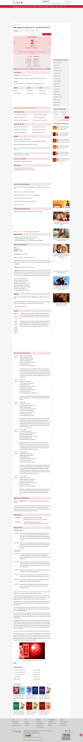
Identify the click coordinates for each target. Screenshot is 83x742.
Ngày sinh (55, 111)
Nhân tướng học (40, 6)
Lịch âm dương (17, 72)
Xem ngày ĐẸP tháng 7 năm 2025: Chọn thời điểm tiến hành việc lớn (64, 160)
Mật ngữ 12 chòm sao (52, 723)
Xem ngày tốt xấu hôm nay (19, 674)
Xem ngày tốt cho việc (16, 725)
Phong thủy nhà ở (39, 725)
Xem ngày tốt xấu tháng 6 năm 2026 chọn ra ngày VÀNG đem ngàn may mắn (31, 697)
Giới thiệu (24, 740)
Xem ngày (17, 6)
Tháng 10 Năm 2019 (32, 37)
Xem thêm (49, 684)
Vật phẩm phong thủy (40, 723)
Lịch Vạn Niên (16, 591)
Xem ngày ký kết (56, 91)
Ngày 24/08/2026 (17, 676)
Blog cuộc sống (52, 6)
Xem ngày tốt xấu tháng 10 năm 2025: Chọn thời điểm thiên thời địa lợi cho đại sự (64, 141)
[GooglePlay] (66, 736)
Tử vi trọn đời (27, 725)
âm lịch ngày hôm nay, (21, 231)
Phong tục (61, 6)
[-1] (14, 43)
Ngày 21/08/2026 (37, 672)
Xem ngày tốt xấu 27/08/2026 (19, 669)
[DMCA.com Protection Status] (27, 736)
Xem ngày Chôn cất (57, 86)
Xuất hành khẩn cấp (57, 67)
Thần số (57, 6)
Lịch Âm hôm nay (16, 723)
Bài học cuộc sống (63, 723)
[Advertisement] (32, 101)
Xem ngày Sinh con (57, 89)
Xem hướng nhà (39, 721)
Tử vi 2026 (26, 721)
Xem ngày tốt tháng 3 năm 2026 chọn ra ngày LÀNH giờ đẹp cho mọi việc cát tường (19, 713)
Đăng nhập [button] (68, 1)
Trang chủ (14, 24)
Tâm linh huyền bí (63, 725)
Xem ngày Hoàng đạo (57, 94)
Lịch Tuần (21, 30)
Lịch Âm (37, 30)
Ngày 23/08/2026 (17, 679)
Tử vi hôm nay (50, 721)
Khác (65, 6)
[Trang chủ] (14, 6)
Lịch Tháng (27, 30)
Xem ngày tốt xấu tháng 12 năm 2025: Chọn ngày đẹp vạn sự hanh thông (64, 128)
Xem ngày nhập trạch (57, 81)
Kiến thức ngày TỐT (57, 99)
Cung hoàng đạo (29, 6)
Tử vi (20, 6)
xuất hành (18, 353)
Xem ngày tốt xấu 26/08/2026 (19, 672)
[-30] (25, 37)
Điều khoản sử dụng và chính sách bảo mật (34, 740)
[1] (50, 43)
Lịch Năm (32, 30)
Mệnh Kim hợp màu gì (40, 727)
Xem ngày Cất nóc (57, 83)
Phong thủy (35, 6)
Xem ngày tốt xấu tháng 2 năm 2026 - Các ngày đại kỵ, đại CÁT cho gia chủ (31, 713)
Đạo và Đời (46, 6)
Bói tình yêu (50, 725)
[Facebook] (65, 731)
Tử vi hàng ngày (27, 723)
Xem (46, 34)
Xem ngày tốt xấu (18, 158)
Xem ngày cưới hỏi (57, 73)
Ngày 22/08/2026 (37, 669)
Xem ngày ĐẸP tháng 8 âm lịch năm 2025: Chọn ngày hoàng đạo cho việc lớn (64, 153)
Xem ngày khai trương (57, 70)
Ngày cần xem (64, 111)
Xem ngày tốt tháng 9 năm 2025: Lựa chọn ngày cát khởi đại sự (64, 147)
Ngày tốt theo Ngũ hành (58, 62)
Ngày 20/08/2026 (37, 674)
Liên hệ (42, 740)
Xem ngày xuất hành (57, 78)
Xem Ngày (16, 30)
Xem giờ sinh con (56, 65)
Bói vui (23, 6)
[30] (39, 37)
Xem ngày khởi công (57, 75)
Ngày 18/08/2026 (37, 679)
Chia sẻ (67, 206)
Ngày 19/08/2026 (37, 676)
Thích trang (57, 206)
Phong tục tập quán (63, 721)
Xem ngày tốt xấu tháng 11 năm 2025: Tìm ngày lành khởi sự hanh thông (44, 713)
